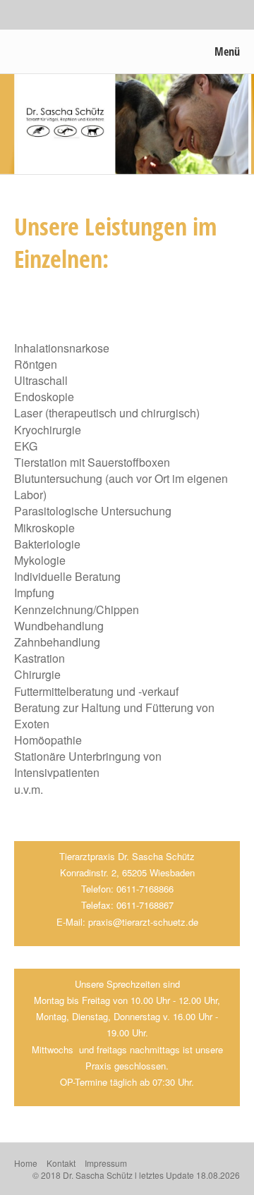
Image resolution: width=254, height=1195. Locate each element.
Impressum (106, 1163)
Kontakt (61, 1163)
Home (25, 1163)
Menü (227, 51)
